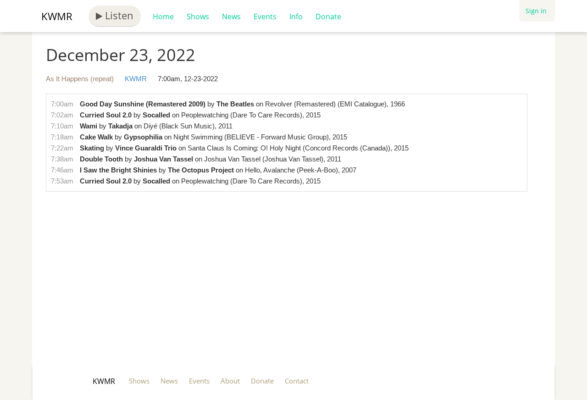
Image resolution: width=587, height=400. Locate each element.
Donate (328, 16)
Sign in (536, 10)
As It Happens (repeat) (80, 79)
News (231, 16)
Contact (297, 380)
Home (163, 16)
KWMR (56, 16)
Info (296, 16)
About (230, 380)
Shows (198, 16)
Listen (117, 15)
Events (265, 16)
